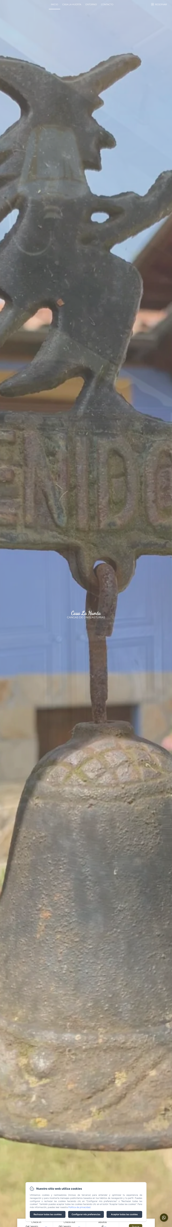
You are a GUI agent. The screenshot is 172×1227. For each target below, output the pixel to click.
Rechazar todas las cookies (48, 1214)
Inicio (54, 4)
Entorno (91, 4)
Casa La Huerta (71, 4)
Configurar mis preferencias (86, 1214)
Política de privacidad (79, 1207)
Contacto (107, 4)
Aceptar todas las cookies (124, 1214)
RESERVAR (161, 4)
